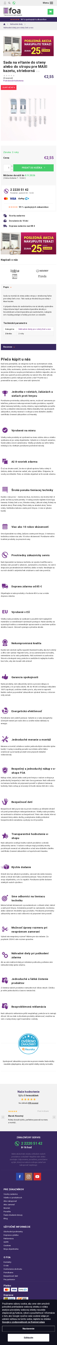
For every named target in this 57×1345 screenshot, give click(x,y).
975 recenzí (33, 1103)
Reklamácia (9, 1239)
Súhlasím (28, 1337)
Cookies (7, 1245)
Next (54, 1117)
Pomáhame (8, 1272)
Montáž (7, 1208)
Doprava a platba (11, 1235)
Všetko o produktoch (13, 1198)
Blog (6, 1218)
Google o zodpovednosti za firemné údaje (23, 1322)
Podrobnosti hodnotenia (13, 81)
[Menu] (48, 3)
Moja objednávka (11, 1249)
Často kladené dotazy (13, 1215)
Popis (6, 287)
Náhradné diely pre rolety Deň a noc (35, 329)
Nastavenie (28, 1328)
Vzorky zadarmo (11, 1194)
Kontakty (7, 1262)
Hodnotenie (28, 347)
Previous (3, 1117)
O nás (6, 1266)
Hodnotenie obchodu (13, 1269)
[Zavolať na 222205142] (14, 3)
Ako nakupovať (10, 1201)
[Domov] (4, 24)
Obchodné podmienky (13, 1232)
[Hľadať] (9, 3)
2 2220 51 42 (19, 189)
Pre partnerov (9, 1279)
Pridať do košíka (33, 167)
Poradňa (7, 1211)
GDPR (6, 1242)
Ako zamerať (9, 1205)
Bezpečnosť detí (11, 1276)
